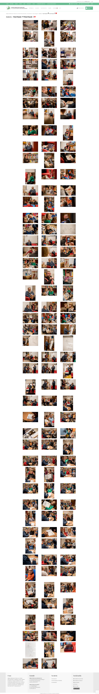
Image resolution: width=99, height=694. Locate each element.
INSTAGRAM (76, 682)
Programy (29, 3)
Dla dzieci (37, 8)
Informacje (31, 8)
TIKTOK (75, 684)
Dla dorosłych (44, 8)
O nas (7, 3)
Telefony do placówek (84, 3)
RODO (34, 3)
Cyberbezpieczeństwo (41, 3)
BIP (92, 3)
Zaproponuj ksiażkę (90, 8)
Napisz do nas (81, 8)
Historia (11, 3)
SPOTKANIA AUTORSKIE (57, 680)
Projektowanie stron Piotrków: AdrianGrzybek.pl (49, 693)
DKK (60, 8)
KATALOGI (54, 678)
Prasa (20, 3)
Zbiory (16, 3)
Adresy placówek (73, 3)
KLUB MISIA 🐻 (55, 8)
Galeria (49, 8)
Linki (24, 3)
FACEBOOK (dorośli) (78, 678)
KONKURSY (54, 682)
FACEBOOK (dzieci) (78, 680)
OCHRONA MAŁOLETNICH (51, 3)
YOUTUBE (76, 686)
